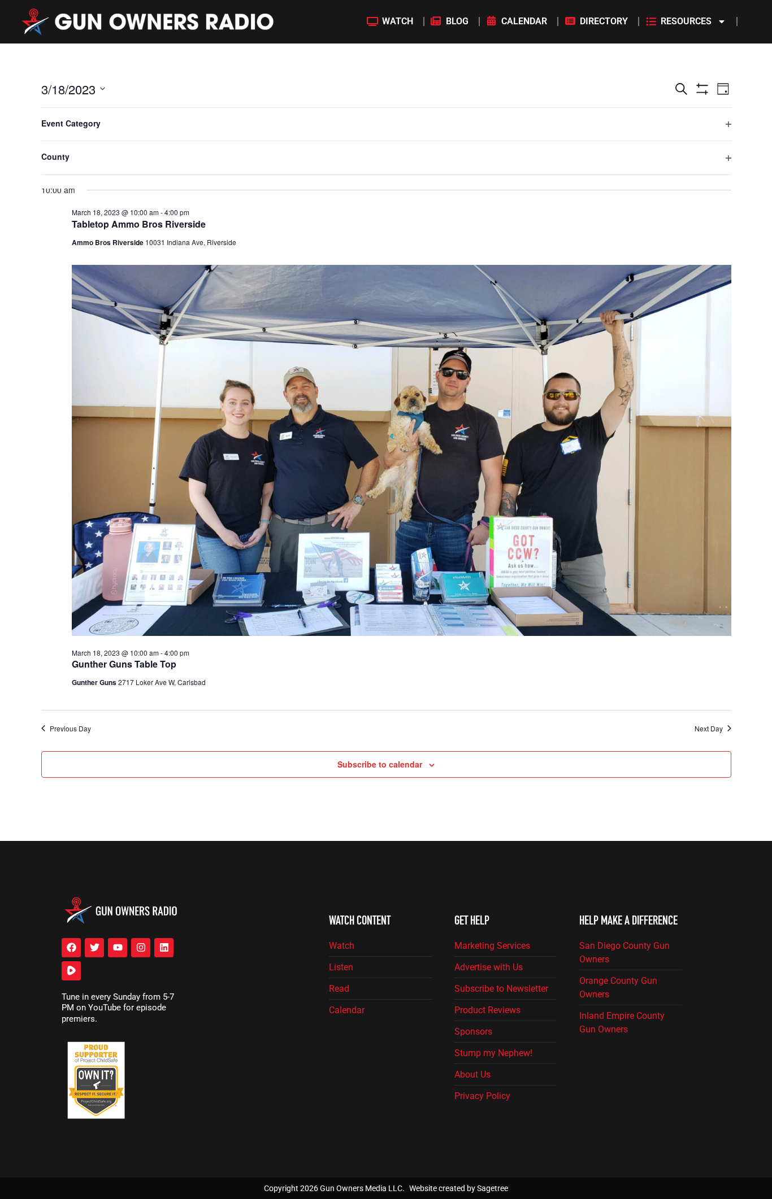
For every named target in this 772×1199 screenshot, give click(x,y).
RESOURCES (686, 21)
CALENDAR (524, 21)
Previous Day (70, 728)
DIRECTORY (604, 21)
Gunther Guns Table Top (124, 663)
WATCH (397, 21)
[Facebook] (71, 947)
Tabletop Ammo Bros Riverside (139, 223)
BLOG (457, 21)
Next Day (709, 728)
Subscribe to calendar (379, 764)
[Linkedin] (164, 947)
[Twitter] (94, 947)
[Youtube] (117, 947)
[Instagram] (140, 947)
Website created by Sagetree (458, 1188)
